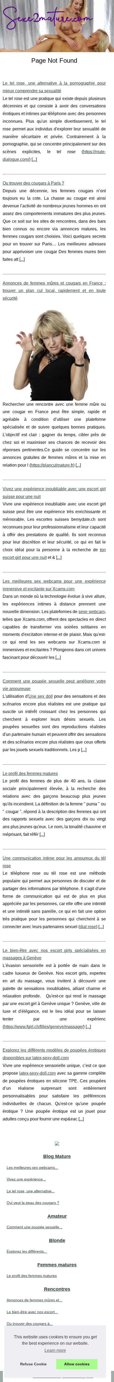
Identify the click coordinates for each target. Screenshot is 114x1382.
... (34, 159)
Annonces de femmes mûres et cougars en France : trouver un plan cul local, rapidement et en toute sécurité (54, 291)
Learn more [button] (55, 1350)
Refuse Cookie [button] (33, 1364)
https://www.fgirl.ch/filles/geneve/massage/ (43, 1026)
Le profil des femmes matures (30, 773)
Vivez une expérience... (26, 1179)
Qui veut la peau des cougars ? (33, 1203)
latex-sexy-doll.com (37, 1073)
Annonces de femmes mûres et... (34, 1300)
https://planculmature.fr (52, 465)
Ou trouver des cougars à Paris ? (33, 183)
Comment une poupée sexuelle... (34, 1227)
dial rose (88, 926)
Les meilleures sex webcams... (32, 1167)
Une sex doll (40, 696)
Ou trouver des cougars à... (30, 1323)
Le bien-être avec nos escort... (32, 1312)
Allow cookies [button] (77, 1364)
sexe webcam (91, 611)
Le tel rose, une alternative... (31, 1191)
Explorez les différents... (27, 1251)
